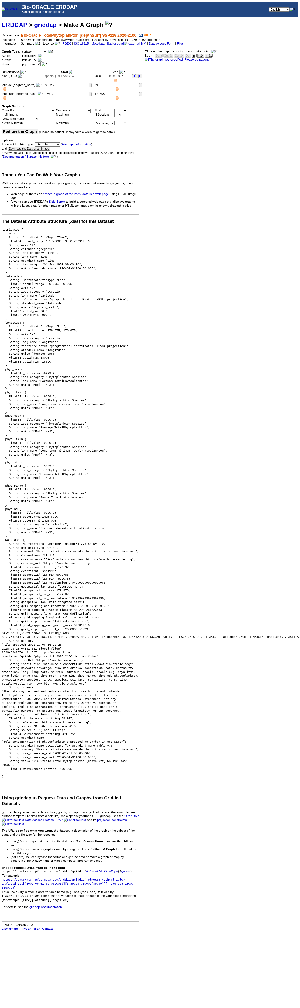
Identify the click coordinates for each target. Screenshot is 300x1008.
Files (180, 43)
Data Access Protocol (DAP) (44, 820)
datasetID (94, 871)
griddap (45, 24)
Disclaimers (10, 928)
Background (115, 43)
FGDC (67, 43)
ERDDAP (14, 24)
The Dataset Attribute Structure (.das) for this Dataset (58, 221)
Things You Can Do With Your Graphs (41, 174)
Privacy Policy (30, 928)
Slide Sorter (57, 201)
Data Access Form (161, 43)
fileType (111, 871)
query (125, 871)
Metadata (98, 43)
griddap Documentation (45, 907)
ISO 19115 (81, 43)
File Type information (76, 144)
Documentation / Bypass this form (26, 156)
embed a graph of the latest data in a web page (76, 194)
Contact (47, 928)
